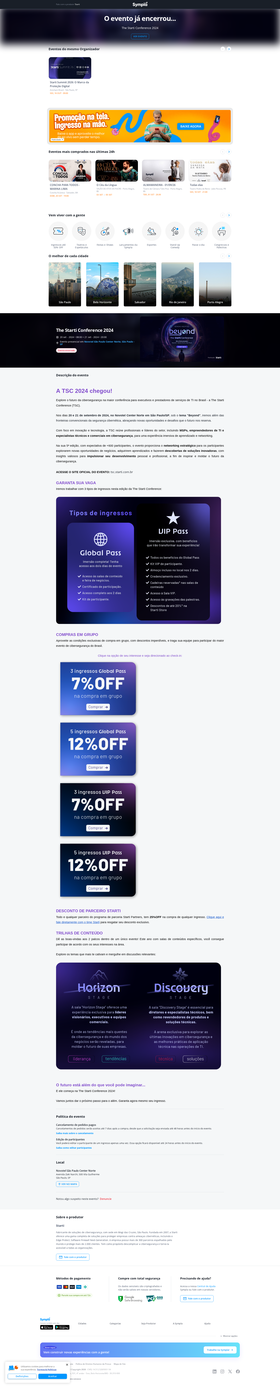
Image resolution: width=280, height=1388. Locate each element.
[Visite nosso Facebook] (238, 1371)
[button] (13, 1368)
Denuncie (105, 1198)
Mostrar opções (230, 1336)
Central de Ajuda (206, 1286)
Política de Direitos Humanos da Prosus (93, 1364)
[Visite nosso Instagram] (222, 1371)
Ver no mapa (69, 1184)
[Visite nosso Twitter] (230, 1371)
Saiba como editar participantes (74, 1147)
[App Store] (46, 1327)
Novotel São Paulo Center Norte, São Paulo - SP (97, 343)
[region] (37, 1372)
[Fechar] (67, 1364)
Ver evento (140, 36)
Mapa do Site (120, 1364)
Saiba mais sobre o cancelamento (74, 1133)
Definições (22, 1376)
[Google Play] (62, 1327)
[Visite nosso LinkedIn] (214, 1371)
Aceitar (52, 1376)
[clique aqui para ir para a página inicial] (140, 4)
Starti (77, 4)
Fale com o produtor (75, 1257)
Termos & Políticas (46, 1369)
